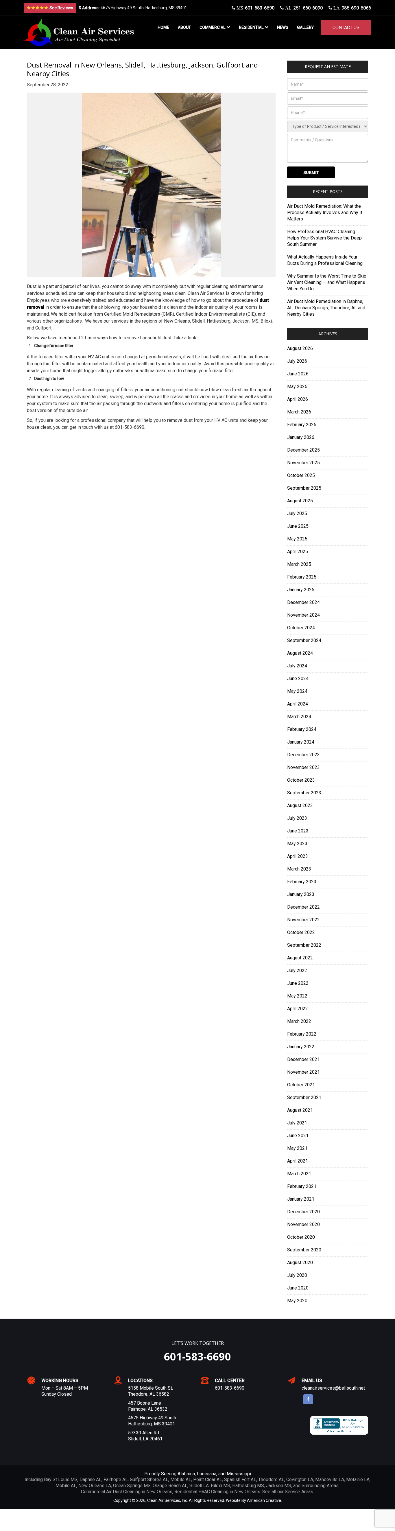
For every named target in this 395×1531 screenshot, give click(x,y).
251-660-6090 (303, 8)
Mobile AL (180, 1479)
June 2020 (298, 1288)
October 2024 (301, 627)
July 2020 (297, 1275)
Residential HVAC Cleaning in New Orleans (217, 1491)
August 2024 (300, 653)
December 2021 (303, 1059)
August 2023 (300, 805)
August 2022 (300, 958)
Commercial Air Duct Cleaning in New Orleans (126, 1491)
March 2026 (299, 412)
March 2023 (299, 869)
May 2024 (297, 691)
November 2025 (303, 462)
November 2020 (303, 1224)
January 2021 (300, 1199)
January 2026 (300, 437)
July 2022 (297, 970)
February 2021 (301, 1186)
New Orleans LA (94, 1485)
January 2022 (300, 1046)
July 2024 (297, 666)
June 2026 (298, 374)
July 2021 (297, 1123)
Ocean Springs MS (132, 1485)
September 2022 (304, 945)
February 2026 (301, 424)
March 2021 (299, 1173)
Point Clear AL (207, 1479)
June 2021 (298, 1135)
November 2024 (303, 615)
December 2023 (303, 754)
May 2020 (297, 1300)
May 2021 (297, 1148)
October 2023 (301, 780)
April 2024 (297, 704)
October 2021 (301, 1085)
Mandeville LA (329, 1479)
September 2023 (304, 793)
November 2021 (303, 1072)
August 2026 (300, 348)
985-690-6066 (351, 8)
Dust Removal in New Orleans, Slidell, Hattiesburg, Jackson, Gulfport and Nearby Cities (142, 69)
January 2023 (300, 894)
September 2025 (304, 488)
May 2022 (297, 996)
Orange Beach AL (170, 1485)
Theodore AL (271, 1479)
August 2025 (300, 501)
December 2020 (303, 1211)
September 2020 (304, 1250)
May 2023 (297, 843)
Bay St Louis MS (60, 1479)
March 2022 (299, 1021)
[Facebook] (308, 1399)
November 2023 (303, 767)
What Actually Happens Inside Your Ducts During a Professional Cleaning (325, 260)
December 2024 (303, 602)
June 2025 (298, 526)
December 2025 (303, 450)
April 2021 (297, 1161)
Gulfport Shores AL (149, 1479)
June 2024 (298, 678)
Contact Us (346, 27)
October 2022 (301, 932)
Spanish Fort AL (240, 1479)
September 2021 (304, 1097)
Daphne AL (90, 1479)
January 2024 (300, 742)
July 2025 (297, 513)
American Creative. (264, 1500)
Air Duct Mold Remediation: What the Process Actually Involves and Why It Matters (324, 212)
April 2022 (297, 1008)
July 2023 (297, 818)
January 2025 (300, 589)
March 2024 (299, 716)
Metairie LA (358, 1479)
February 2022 (301, 1034)
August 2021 (300, 1110)
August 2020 (300, 1262)
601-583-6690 (254, 8)
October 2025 (301, 475)
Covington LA (299, 1479)
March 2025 (299, 564)
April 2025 (297, 551)
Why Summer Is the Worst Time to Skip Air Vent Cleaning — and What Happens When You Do (326, 282)
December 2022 (303, 907)
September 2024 (304, 640)
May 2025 (297, 539)
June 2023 (298, 831)
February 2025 (301, 577)
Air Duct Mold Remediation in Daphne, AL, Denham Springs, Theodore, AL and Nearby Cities (326, 308)
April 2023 (297, 856)
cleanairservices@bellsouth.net (333, 1388)
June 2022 (298, 983)
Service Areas (299, 1491)
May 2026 (297, 386)
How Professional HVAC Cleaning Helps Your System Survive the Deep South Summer (324, 238)
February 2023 (301, 881)
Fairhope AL (116, 1479)
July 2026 (297, 361)
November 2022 (303, 919)
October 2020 (301, 1237)
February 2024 (301, 729)
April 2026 (297, 399)
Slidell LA (199, 1485)
